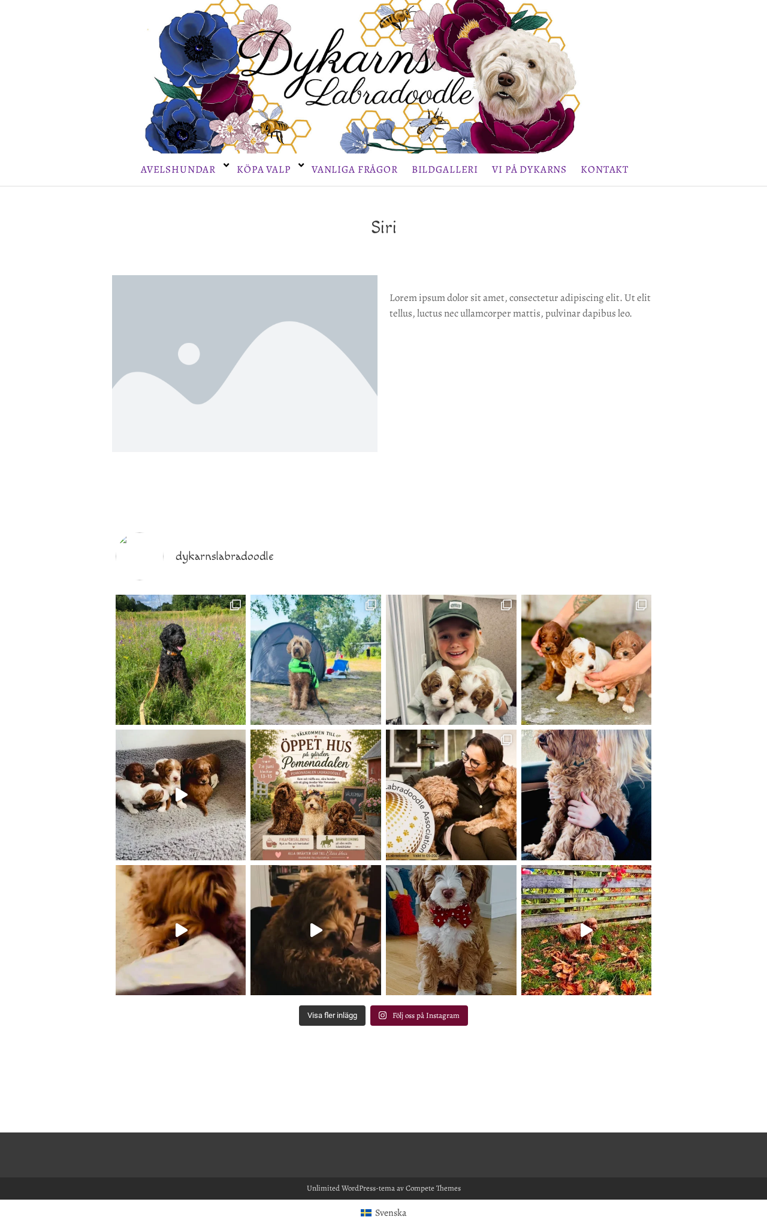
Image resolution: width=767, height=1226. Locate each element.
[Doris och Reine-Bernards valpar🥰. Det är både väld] (181, 795)
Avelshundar (178, 169)
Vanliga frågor (355, 169)
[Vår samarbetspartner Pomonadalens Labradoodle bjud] (315, 795)
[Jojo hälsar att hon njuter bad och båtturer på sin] (315, 660)
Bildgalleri (445, 169)
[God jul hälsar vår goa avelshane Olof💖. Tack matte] (181, 930)
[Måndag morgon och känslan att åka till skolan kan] (586, 795)
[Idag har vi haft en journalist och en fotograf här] (586, 660)
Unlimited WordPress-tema (351, 1188)
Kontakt (605, 169)
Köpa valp (264, 169)
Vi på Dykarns (529, 169)
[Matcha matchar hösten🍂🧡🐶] (586, 930)
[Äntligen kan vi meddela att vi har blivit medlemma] (451, 795)
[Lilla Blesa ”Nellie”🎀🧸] (451, 930)
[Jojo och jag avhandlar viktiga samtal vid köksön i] (315, 930)
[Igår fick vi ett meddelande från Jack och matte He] (181, 660)
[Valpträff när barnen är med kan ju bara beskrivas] (451, 660)
